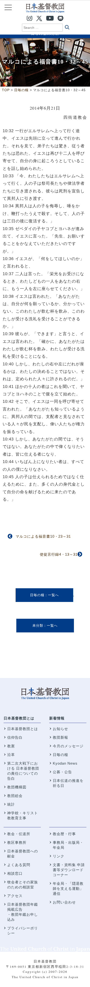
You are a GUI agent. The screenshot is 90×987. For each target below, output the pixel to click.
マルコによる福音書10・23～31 (43, 536)
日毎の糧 (37, 595)
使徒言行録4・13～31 (59, 554)
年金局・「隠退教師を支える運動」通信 (68, 888)
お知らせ (60, 729)
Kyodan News (65, 763)
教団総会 (15, 796)
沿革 (11, 755)
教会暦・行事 (64, 834)
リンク (58, 856)
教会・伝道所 (18, 834)
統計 (11, 804)
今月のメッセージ (68, 746)
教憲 (11, 746)
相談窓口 (15, 873)
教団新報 (60, 737)
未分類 (37, 625)
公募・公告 (62, 772)
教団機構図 (16, 787)
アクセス (15, 896)
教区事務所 (16, 842)
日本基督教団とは (19, 718)
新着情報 (57, 718)
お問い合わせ (64, 902)
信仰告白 (15, 737)
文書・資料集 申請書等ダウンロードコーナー (69, 870)
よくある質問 (18, 865)
